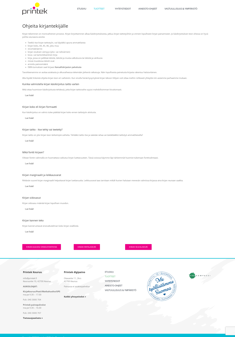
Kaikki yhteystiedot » (75, 296)
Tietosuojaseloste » (33, 318)
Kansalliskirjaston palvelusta (68, 67)
